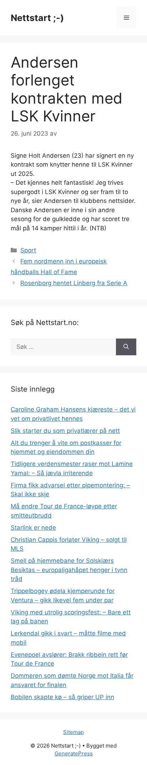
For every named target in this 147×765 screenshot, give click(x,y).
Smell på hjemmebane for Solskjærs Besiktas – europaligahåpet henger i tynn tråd (69, 569)
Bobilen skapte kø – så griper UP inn (62, 697)
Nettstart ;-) (37, 17)
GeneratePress (74, 753)
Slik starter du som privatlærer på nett (65, 430)
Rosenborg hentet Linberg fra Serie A (73, 283)
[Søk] (126, 347)
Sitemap (73, 732)
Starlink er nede (33, 527)
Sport (28, 250)
